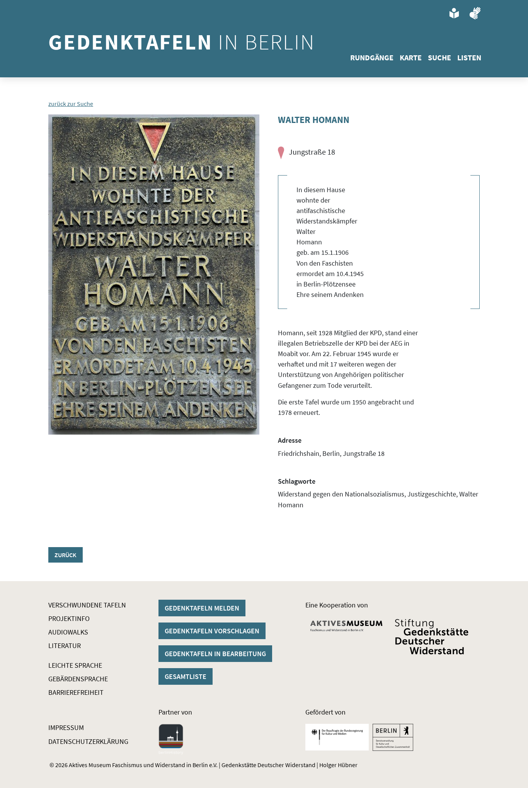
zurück (66, 555)
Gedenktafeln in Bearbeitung (215, 653)
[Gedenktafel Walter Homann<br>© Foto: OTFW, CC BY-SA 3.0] (153, 274)
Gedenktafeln (181, 41)
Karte (411, 57)
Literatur (64, 645)
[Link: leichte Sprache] (454, 13)
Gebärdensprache (78, 678)
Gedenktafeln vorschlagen (212, 630)
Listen (469, 57)
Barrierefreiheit (76, 692)
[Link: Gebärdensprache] (475, 13)
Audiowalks (68, 632)
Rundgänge (371, 57)
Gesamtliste (185, 676)
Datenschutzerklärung (88, 741)
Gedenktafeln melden (202, 608)
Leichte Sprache (75, 665)
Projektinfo (69, 618)
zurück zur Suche (70, 103)
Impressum (66, 727)
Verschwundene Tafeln (87, 604)
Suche (439, 57)
